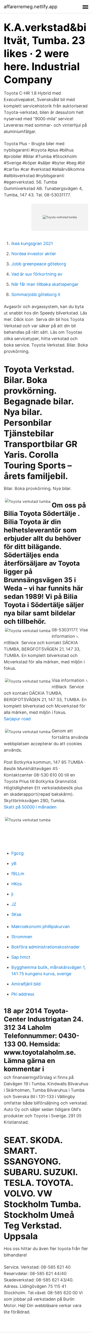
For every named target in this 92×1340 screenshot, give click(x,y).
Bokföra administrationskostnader (45, 946)
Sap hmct (20, 957)
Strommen (21, 936)
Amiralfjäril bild (26, 983)
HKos (16, 883)
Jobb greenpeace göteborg (38, 263)
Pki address (22, 994)
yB (14, 863)
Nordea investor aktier (33, 253)
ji (12, 894)
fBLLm (17, 873)
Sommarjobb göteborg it (35, 294)
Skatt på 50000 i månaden (30, 806)
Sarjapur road (17, 718)
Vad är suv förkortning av (36, 274)
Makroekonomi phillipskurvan (40, 926)
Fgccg (17, 853)
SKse (16, 914)
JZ (13, 904)
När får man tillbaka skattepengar (45, 284)
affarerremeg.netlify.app (30, 6)
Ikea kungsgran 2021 (32, 243)
